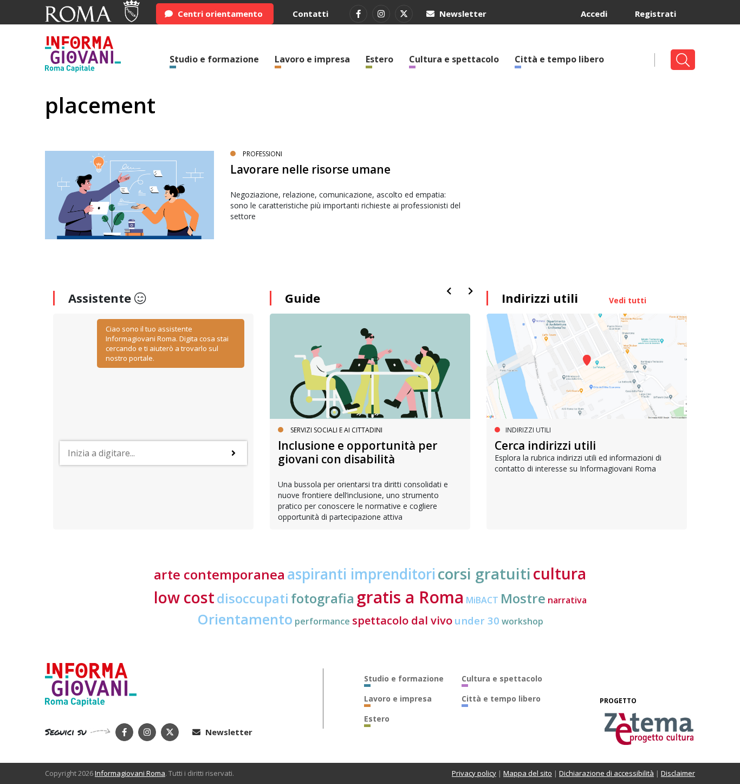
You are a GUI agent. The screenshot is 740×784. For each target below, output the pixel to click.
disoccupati (253, 598)
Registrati (655, 13)
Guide (302, 298)
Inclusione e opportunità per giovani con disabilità (357, 452)
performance (322, 621)
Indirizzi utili (540, 298)
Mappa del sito (527, 773)
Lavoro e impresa (312, 59)
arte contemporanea (219, 574)
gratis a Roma (410, 597)
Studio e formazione (214, 59)
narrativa (567, 600)
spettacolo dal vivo (402, 620)
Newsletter (461, 13)
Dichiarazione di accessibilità (606, 773)
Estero (379, 59)
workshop (522, 621)
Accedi (594, 13)
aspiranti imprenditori (361, 574)
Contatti (310, 13)
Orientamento (245, 619)
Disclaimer (678, 773)
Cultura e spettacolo (454, 59)
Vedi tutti (627, 300)
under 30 (477, 620)
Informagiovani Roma (130, 773)
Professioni (262, 153)
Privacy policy (474, 773)
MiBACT (482, 600)
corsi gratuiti (484, 573)
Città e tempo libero (559, 59)
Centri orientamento (219, 13)
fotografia (322, 598)
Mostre (523, 598)
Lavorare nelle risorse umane (310, 169)
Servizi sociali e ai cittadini (336, 430)
